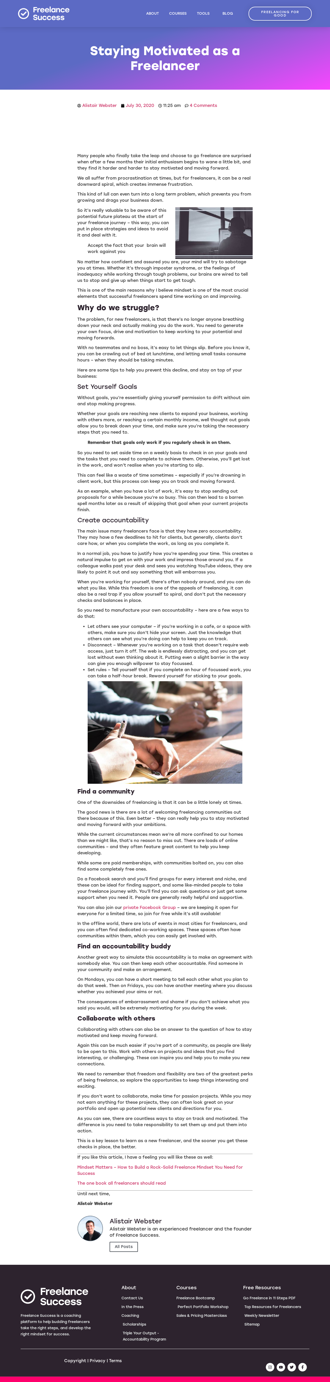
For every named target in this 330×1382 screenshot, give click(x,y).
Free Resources (262, 1288)
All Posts (124, 1246)
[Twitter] (291, 1367)
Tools (203, 13)
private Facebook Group (149, 907)
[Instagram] (270, 1367)
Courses (178, 13)
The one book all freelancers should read (121, 1183)
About (152, 13)
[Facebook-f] (302, 1367)
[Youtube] (281, 1367)
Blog (227, 13)
